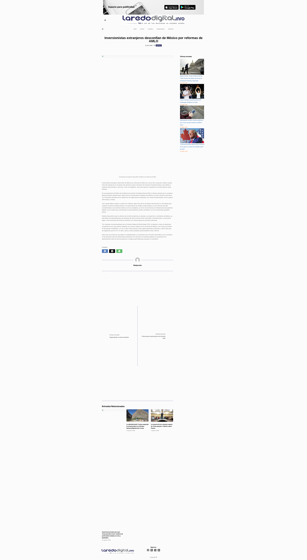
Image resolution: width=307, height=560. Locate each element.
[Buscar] (102, 29)
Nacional (150, 29)
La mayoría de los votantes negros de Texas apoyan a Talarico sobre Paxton (161, 426)
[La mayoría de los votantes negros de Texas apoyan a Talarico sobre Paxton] (162, 415)
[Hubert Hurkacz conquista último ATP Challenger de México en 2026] (192, 91)
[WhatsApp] (119, 251)
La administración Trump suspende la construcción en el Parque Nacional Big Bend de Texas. (137, 426)
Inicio (135, 29)
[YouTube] (159, 550)
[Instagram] (155, 550)
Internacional (161, 29)
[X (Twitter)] (112, 251)
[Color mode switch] (105, 20)
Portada (158, 45)
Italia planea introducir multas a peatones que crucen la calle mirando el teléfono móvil (191, 122)
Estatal (142, 29)
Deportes (170, 29)
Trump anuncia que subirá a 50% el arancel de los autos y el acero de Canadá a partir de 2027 (192, 147)
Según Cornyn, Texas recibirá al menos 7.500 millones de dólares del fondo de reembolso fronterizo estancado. (191, 78)
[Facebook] (105, 251)
